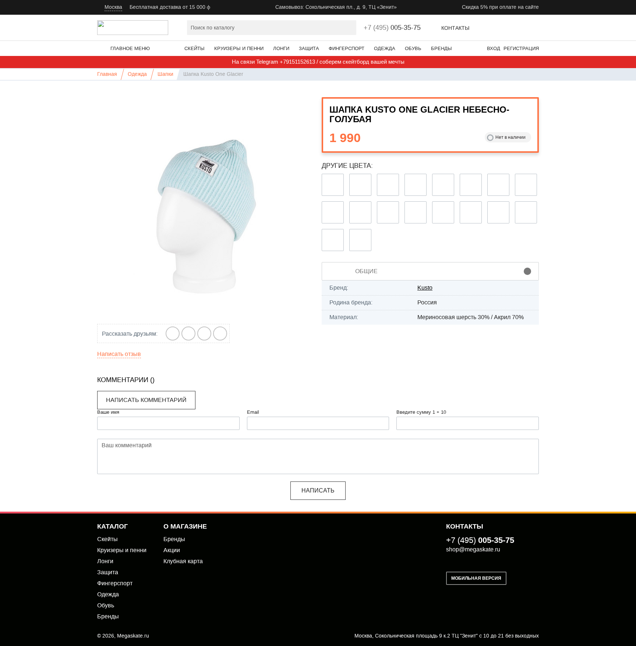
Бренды (441, 48)
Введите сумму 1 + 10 (421, 412)
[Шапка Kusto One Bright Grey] (360, 185)
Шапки (165, 74)
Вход (493, 49)
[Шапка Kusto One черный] (333, 185)
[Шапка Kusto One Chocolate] (526, 185)
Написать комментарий (146, 400)
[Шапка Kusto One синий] (333, 212)
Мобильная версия (476, 578)
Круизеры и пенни (239, 48)
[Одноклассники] (220, 333)
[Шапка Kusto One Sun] (526, 212)
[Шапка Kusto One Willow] (333, 240)
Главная (107, 74)
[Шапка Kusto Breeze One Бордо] (415, 212)
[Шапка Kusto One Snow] (498, 212)
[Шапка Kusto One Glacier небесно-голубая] (205, 205)
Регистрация (521, 49)
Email (253, 412)
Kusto (424, 288)
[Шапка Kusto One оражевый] (498, 185)
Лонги (281, 48)
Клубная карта (183, 561)
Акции (171, 550)
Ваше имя (108, 412)
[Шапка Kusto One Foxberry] (471, 212)
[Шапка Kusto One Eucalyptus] (443, 212)
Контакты (455, 28)
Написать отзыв (119, 354)
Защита (309, 48)
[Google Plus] (189, 333)
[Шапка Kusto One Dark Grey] (388, 185)
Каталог (112, 526)
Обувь (413, 48)
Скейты (194, 48)
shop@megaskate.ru (473, 549)
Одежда (384, 48)
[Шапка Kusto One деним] (443, 185)
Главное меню (130, 48)
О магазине (185, 526)
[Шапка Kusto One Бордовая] (360, 212)
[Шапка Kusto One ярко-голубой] (471, 185)
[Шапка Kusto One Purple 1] (360, 240)
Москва (113, 7)
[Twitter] (204, 333)
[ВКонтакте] (173, 333)
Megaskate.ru (133, 635)
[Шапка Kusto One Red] (415, 185)
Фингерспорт (346, 48)
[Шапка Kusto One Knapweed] (388, 212)
